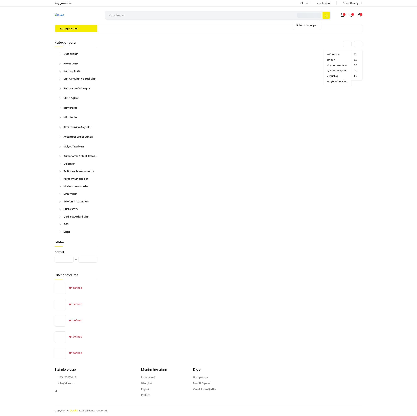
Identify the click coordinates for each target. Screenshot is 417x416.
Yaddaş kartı (72, 71)
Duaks (74, 410)
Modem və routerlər (76, 186)
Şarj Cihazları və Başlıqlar (80, 78)
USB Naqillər (71, 98)
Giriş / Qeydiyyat (352, 3)
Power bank (71, 63)
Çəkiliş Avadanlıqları (76, 216)
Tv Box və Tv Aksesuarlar (79, 171)
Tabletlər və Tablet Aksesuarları (80, 156)
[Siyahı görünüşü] (339, 44)
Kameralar (70, 107)
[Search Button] (326, 15)
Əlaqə (304, 3)
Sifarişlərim (147, 383)
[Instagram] (62, 391)
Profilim (145, 395)
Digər (67, 231)
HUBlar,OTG (71, 209)
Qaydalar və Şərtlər (204, 389)
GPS (66, 224)
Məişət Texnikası (74, 146)
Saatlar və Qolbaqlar (77, 88)
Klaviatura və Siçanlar (78, 127)
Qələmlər (69, 163)
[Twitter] (56, 391)
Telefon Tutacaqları (76, 201)
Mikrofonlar (71, 117)
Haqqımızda (200, 377)
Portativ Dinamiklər (76, 179)
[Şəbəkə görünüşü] (333, 44)
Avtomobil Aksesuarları (78, 136)
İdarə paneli (148, 377)
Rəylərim (146, 389)
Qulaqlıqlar (71, 54)
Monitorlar (70, 194)
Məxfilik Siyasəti (202, 383)
